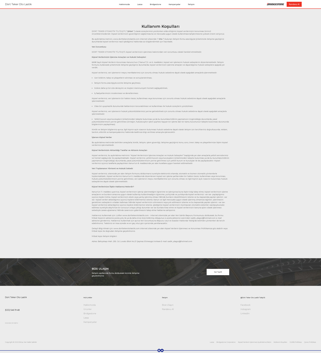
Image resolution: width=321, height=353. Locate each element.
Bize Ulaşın (167, 305)
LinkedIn (245, 313)
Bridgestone (155, 4)
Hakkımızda (124, 4)
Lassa (139, 4)
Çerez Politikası (310, 342)
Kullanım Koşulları (280, 342)
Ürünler (88, 309)
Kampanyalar (174, 4)
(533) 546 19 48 (12, 310)
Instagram (245, 309)
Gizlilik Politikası (296, 342)
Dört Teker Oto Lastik (18, 4)
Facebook (245, 305)
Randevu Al (294, 4)
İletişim (191, 4)
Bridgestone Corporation (226, 342)
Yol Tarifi (218, 272)
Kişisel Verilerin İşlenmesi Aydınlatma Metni (254, 342)
